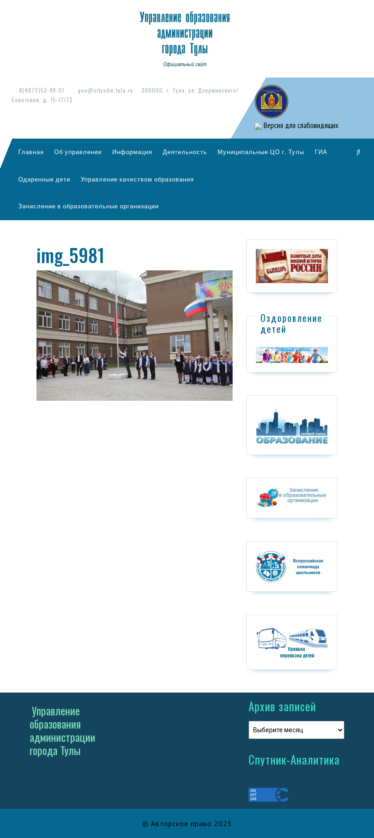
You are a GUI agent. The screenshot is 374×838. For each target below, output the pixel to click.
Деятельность (185, 152)
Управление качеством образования (137, 179)
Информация (132, 152)
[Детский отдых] (292, 354)
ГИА (321, 152)
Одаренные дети (44, 179)
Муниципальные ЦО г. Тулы (261, 152)
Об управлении (78, 152)
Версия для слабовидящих (300, 125)
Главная (31, 152)
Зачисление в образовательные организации (88, 206)
